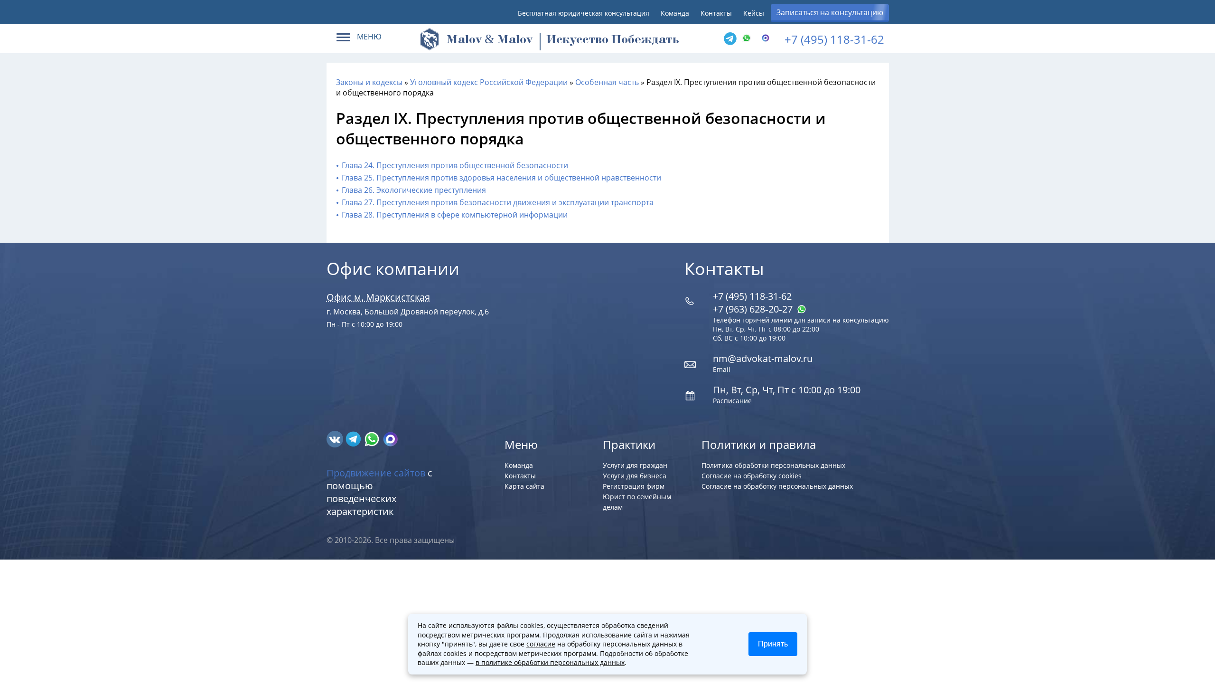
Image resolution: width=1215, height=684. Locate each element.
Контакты (716, 13)
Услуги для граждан (635, 465)
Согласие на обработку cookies (751, 475)
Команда (675, 13)
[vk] (336, 438)
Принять (773, 644)
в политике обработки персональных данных (550, 662)
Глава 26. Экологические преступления (414, 190)
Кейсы (753, 13)
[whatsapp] (373, 438)
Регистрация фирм (633, 486)
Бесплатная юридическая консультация (583, 13)
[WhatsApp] (749, 39)
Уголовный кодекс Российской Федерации (489, 82)
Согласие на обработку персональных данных (777, 486)
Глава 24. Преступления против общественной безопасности (455, 165)
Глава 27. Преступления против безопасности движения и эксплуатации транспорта (498, 202)
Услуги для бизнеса (634, 475)
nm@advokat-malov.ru (763, 358)
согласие (540, 643)
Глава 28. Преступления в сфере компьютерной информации (455, 214)
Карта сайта (524, 486)
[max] (390, 438)
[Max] (768, 39)
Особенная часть (607, 82)
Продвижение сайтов (376, 472)
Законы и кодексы (369, 82)
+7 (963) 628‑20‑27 (754, 309)
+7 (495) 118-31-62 (834, 39)
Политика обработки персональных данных (773, 465)
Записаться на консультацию (829, 12)
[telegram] (730, 39)
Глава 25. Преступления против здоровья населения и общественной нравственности (501, 177)
